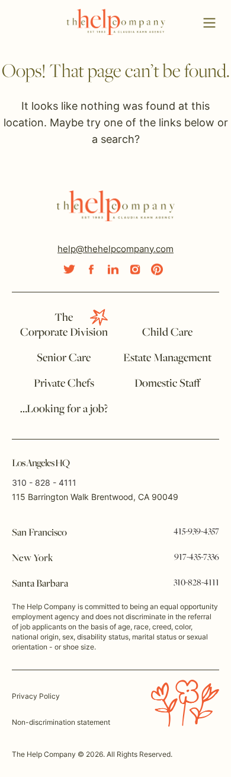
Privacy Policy (36, 696)
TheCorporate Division (64, 325)
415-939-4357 (196, 532)
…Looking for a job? (64, 409)
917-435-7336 (196, 557)
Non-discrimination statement (61, 722)
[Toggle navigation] (209, 23)
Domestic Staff (167, 384)
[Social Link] (69, 269)
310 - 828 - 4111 (44, 482)
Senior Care (64, 358)
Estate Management (167, 358)
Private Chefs (64, 384)
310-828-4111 (196, 583)
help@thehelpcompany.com (115, 248)
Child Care (167, 333)
